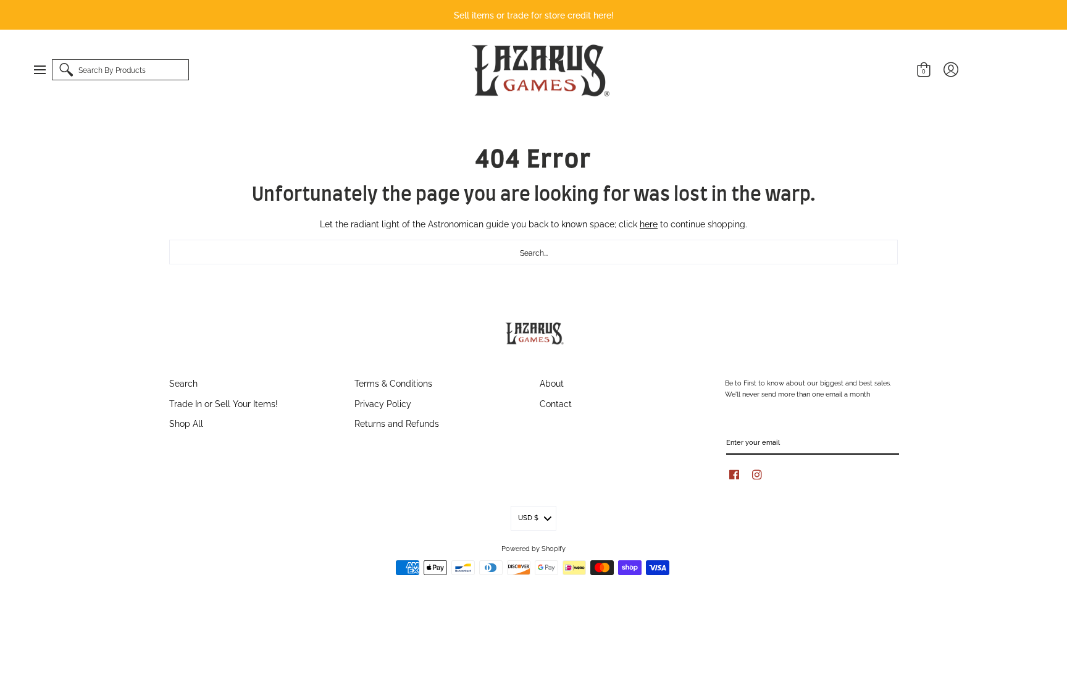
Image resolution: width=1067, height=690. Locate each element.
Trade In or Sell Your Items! (223, 403)
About (552, 383)
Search (183, 383)
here (649, 223)
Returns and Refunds (396, 423)
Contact (556, 403)
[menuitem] (46, 70)
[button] (46, 70)
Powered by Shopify (533, 548)
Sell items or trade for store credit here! (534, 14)
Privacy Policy (382, 403)
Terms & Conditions (393, 383)
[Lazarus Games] (538, 70)
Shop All (186, 423)
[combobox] (533, 252)
